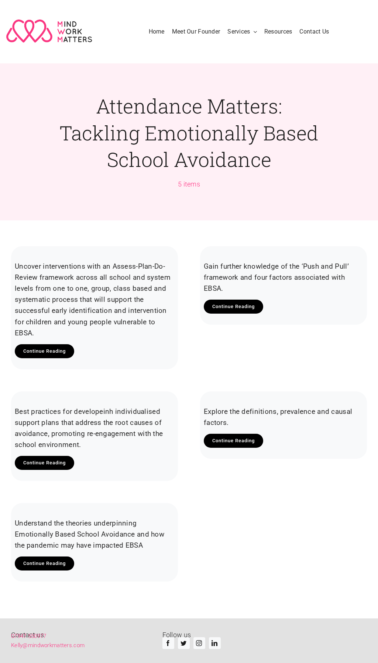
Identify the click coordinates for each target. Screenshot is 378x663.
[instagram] (199, 643)
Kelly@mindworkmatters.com (48, 645)
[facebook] (168, 643)
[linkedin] (215, 643)
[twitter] (184, 643)
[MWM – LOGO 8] (50, 32)
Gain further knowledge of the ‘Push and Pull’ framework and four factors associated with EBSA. (276, 277)
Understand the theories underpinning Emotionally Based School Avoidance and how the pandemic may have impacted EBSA (89, 534)
